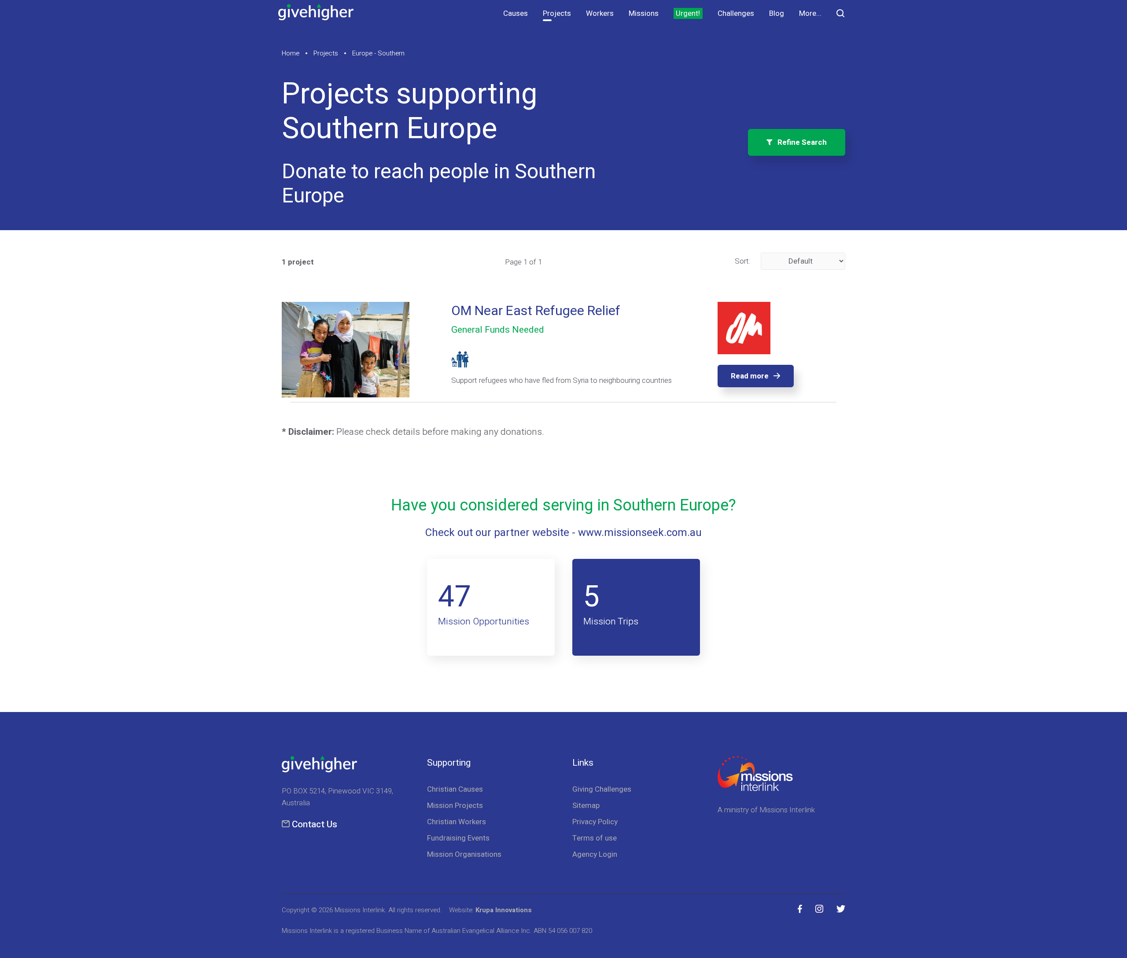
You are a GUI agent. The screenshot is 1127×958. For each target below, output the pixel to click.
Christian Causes (455, 789)
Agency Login (594, 854)
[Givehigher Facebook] (800, 909)
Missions (644, 13)
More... (810, 13)
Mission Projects (455, 805)
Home (290, 53)
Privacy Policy (595, 821)
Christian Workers (456, 821)
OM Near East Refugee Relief (535, 311)
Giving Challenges (601, 789)
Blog (776, 13)
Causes (515, 13)
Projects (557, 13)
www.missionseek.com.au (640, 532)
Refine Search (799, 142)
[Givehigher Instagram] (819, 909)
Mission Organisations (464, 854)
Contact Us (314, 824)
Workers (600, 13)
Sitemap (586, 805)
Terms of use (594, 838)
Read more (750, 376)
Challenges (736, 13)
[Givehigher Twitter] (840, 909)
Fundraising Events (458, 838)
